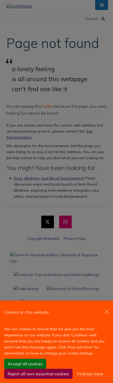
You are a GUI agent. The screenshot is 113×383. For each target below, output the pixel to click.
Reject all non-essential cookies (38, 373)
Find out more (90, 373)
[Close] (106, 311)
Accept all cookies (25, 363)
